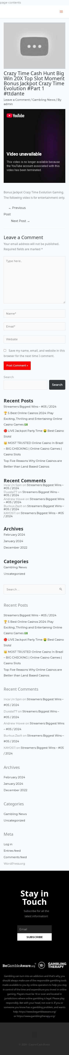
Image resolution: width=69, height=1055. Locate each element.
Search (9, 377)
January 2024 (13, 541)
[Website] (34, 340)
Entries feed (12, 850)
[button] (34, 1035)
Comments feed (15, 857)
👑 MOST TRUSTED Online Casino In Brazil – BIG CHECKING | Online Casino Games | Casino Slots (33, 448)
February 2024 (14, 534)
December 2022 (15, 547)
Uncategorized (14, 573)
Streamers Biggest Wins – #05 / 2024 (30, 406)
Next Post (20, 221)
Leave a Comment (17, 99)
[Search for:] (34, 589)
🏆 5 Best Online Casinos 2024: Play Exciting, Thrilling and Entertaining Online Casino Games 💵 (33, 418)
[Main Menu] (61, 12)
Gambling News (43, 99)
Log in (8, 844)
